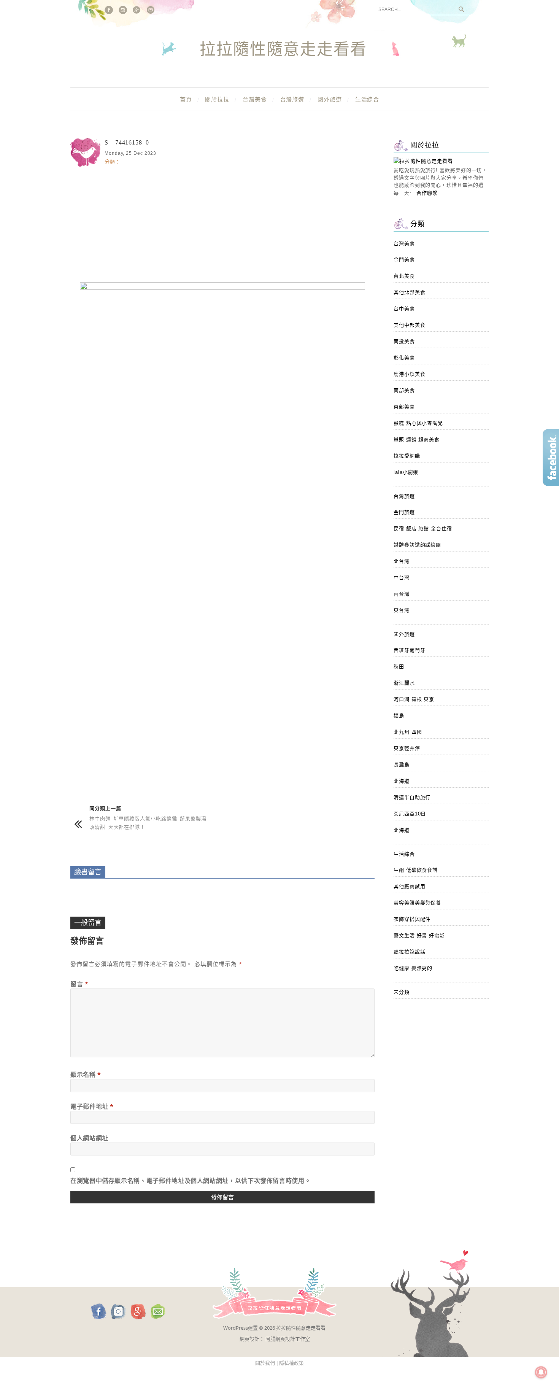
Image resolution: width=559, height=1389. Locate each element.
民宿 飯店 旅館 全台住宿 (423, 528)
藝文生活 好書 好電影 (419, 935)
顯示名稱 (85, 1074)
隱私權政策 (291, 1363)
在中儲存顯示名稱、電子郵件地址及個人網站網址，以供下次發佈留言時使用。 (190, 1180)
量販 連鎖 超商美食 (417, 439)
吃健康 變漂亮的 (413, 968)
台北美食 (404, 276)
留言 (79, 984)
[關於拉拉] (423, 161)
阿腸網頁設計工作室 (287, 1338)
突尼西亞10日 (410, 814)
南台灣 (402, 594)
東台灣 (402, 610)
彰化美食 (404, 358)
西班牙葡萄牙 (409, 650)
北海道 (402, 781)
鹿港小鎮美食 (409, 374)
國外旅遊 (330, 99)
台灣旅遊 (292, 99)
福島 (399, 715)
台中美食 (404, 308)
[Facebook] (109, 10)
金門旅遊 (404, 512)
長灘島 (402, 765)
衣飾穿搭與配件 (412, 919)
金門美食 (404, 259)
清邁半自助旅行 (412, 797)
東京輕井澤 (407, 748)
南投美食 (404, 341)
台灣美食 (255, 99)
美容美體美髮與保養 (417, 903)
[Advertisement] (222, 223)
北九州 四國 (408, 732)
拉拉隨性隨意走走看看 (283, 50)
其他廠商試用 (409, 886)
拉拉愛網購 (407, 456)
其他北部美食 (409, 292)
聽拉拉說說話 (409, 952)
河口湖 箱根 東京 (414, 699)
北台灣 (402, 561)
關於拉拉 (217, 99)
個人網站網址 (89, 1138)
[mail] (151, 10)
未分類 (402, 992)
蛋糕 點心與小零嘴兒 (418, 423)
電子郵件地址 (92, 1106)
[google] (137, 10)
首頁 (186, 99)
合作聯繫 (427, 193)
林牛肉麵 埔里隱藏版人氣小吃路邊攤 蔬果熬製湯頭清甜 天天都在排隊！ (147, 822)
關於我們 (265, 1363)
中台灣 (402, 577)
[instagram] (123, 10)
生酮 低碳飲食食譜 (416, 870)
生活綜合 (367, 99)
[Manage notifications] (541, 1372)
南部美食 (404, 390)
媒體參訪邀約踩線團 (417, 545)
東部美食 (404, 407)
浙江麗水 (404, 683)
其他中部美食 (409, 325)
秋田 (399, 666)
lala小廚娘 (406, 472)
